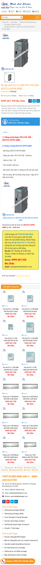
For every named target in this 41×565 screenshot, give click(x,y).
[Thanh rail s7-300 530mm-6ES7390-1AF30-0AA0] (30, 415)
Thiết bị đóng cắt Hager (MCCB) (14, 510)
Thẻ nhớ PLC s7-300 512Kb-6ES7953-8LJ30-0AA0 (10, 340)
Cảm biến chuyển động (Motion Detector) (17, 544)
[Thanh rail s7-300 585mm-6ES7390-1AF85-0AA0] (10, 415)
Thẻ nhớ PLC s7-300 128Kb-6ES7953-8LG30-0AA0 (30, 369)
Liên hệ (36, 470)
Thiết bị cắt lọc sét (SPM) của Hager (15, 551)
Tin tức (28, 470)
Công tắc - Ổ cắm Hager (11, 528)
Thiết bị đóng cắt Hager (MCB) (14, 514)
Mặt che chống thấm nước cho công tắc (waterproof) (21, 540)
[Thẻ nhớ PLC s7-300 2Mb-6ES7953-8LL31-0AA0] (10, 356)
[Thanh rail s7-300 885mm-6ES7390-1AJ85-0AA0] (10, 386)
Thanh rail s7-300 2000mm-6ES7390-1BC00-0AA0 (30, 457)
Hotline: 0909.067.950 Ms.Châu (19, 561)
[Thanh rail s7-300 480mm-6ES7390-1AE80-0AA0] (10, 444)
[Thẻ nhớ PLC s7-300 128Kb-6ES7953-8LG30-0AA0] (30, 356)
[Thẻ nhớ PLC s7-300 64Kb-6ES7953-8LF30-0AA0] (30, 298)
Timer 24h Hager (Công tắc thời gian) (16, 517)
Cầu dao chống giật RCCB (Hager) (15, 537)
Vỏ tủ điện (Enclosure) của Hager (14, 548)
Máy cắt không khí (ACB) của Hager (15, 555)
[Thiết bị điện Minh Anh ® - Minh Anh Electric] (16, 5)
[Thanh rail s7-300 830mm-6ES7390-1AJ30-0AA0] (30, 386)
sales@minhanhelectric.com (18, 493)
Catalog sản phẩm (17, 470)
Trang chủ (10, 468)
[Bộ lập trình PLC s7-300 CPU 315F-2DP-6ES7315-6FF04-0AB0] (20, 52)
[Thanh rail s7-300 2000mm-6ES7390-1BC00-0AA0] (30, 444)
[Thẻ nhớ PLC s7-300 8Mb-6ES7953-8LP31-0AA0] (10, 298)
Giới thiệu (20, 468)
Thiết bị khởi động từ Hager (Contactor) (16, 524)
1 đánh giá (13, 91)
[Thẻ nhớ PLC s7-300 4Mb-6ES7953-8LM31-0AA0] (30, 327)
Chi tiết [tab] (5, 132)
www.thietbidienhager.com (19, 496)
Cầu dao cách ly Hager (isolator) (14, 521)
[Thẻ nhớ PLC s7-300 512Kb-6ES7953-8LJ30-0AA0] (10, 327)
